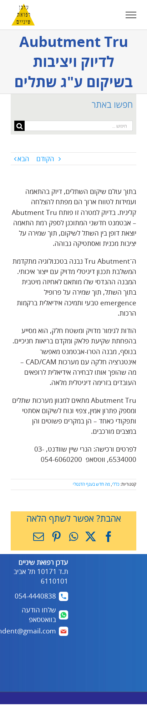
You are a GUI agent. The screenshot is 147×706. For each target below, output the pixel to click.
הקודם (45, 158)
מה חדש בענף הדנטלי (91, 484)
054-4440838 (35, 596)
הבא (23, 158)
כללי (115, 484)
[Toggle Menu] (131, 15)
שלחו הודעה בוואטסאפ (39, 614)
